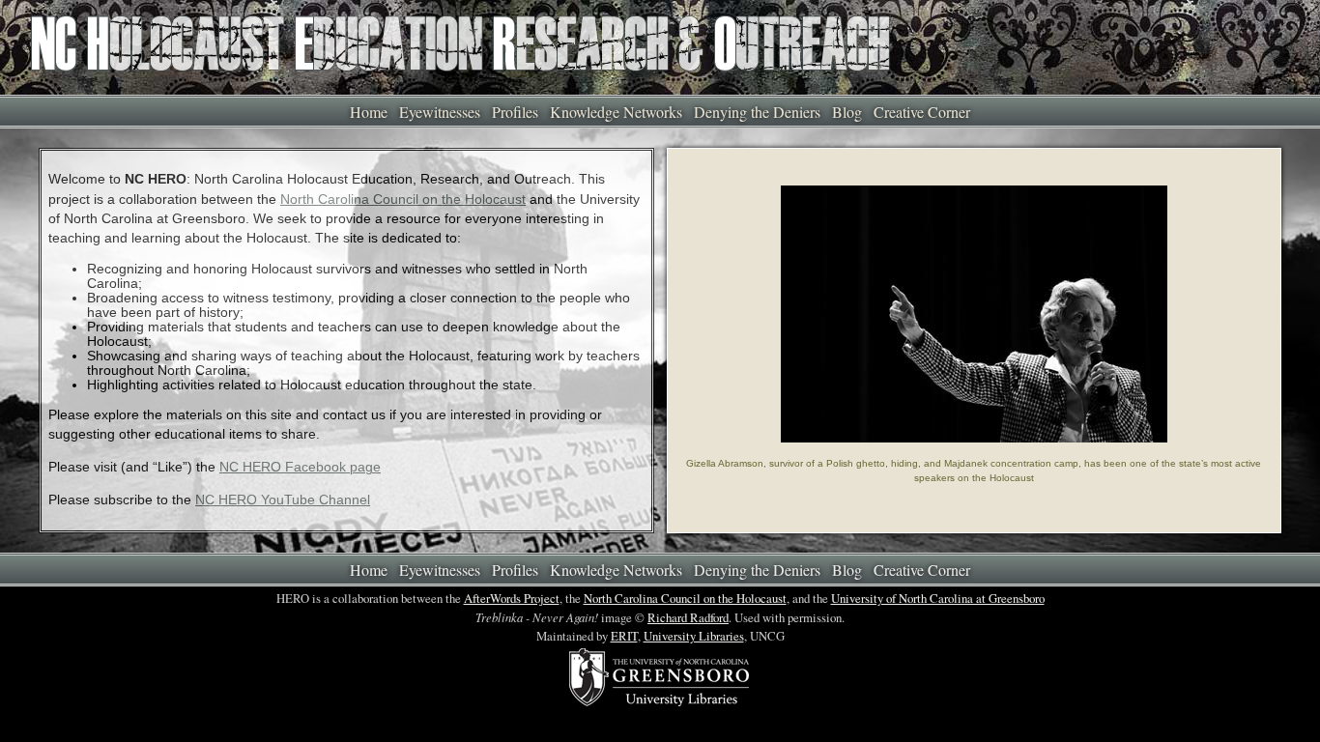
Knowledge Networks (616, 111)
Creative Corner (922, 111)
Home (368, 111)
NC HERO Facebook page (300, 467)
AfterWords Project (512, 598)
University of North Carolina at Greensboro (938, 598)
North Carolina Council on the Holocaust (403, 199)
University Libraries (694, 635)
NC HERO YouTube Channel (282, 500)
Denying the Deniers (757, 111)
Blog (847, 111)
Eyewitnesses (439, 111)
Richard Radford (688, 617)
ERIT (624, 635)
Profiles (515, 111)
